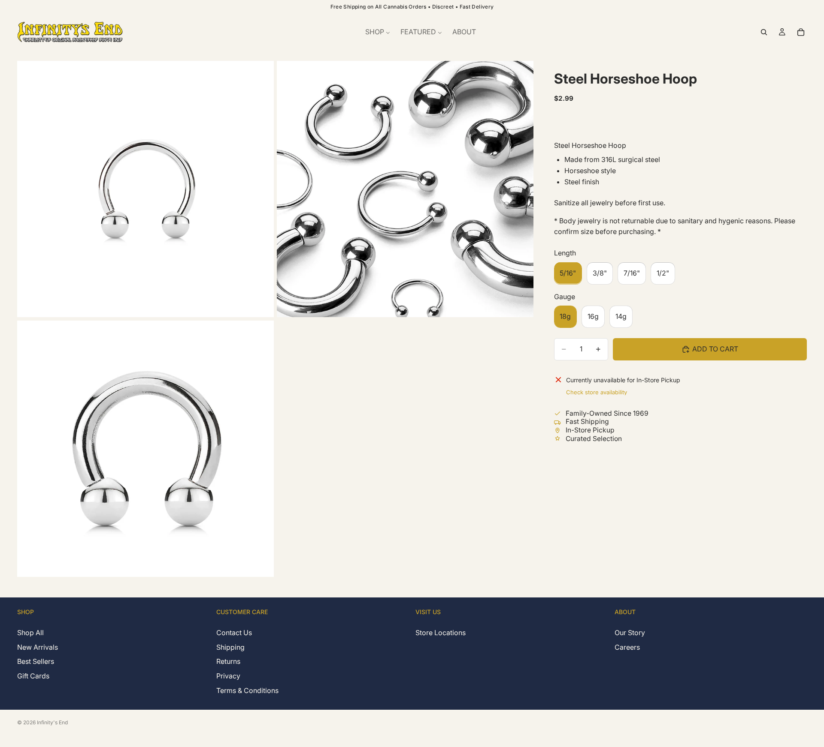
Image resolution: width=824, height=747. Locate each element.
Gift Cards (33, 676)
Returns (228, 661)
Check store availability (596, 391)
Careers (627, 646)
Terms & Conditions (247, 690)
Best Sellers (35, 661)
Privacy (228, 676)
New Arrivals (37, 646)
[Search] (763, 32)
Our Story (630, 632)
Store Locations (440, 632)
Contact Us (234, 632)
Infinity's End (52, 722)
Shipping (230, 646)
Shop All (30, 632)
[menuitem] (377, 32)
